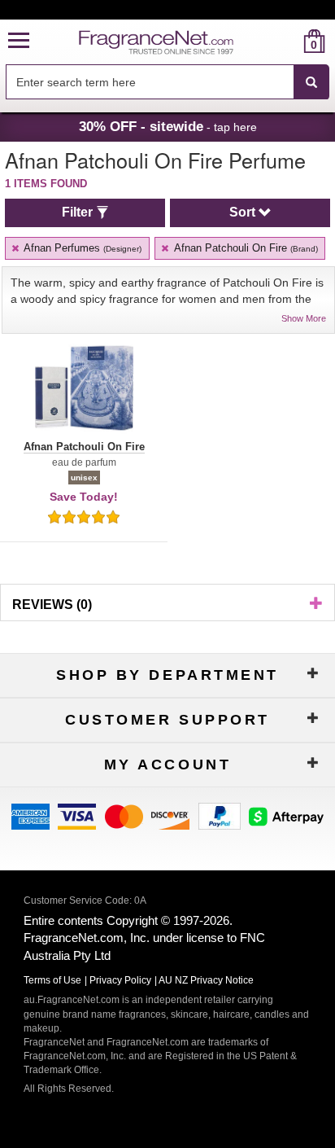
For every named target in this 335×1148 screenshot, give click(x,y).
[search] (288, 41)
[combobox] (167, 82)
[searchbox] (150, 81)
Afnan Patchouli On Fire (245, 248)
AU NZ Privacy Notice (206, 980)
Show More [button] (303, 318)
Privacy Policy (120, 980)
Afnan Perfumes (81, 248)
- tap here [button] (168, 126)
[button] (19, 41)
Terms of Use (52, 980)
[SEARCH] (311, 82)
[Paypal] (219, 815)
